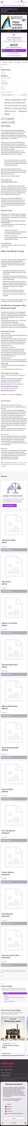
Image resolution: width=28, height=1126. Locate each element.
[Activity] (21, 2)
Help (12, 989)
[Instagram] (8, 1070)
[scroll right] (25, 22)
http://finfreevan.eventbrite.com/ (10, 382)
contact (8, 78)
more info (3, 78)
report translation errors (12, 1079)
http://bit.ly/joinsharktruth (8, 390)
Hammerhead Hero (10, 664)
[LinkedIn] (10, 1070)
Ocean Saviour (8, 872)
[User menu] (23, 2)
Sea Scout (6, 581)
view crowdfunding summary (14, 55)
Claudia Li (5, 10)
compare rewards (9, 505)
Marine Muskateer (10, 706)
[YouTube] (6, 1070)
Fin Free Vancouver (9, 9)
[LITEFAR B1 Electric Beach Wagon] (13, 1028)
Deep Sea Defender (10, 747)
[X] (4, 1070)
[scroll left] (2, 22)
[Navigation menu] (26, 2)
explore (15, 1014)
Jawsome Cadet (9, 540)
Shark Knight (7, 789)
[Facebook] (1, 1070)
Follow (14, 50)
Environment (4, 83)
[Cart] (18, 2)
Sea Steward (7, 914)
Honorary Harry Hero (11, 955)
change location (21, 5)
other (3, 89)
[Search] (14, 2)
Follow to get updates (9, 1001)
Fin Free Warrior (8, 831)
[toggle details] (24, 1055)
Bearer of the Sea (9, 623)
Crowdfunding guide (21, 989)
